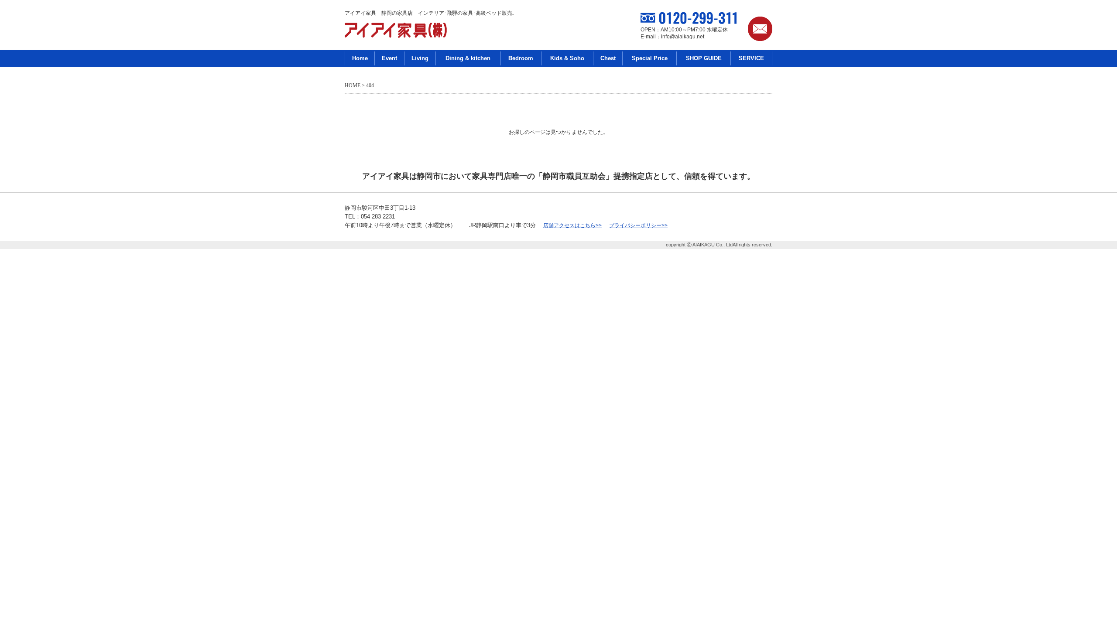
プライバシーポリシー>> (638, 225)
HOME (352, 85)
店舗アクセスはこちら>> (572, 225)
